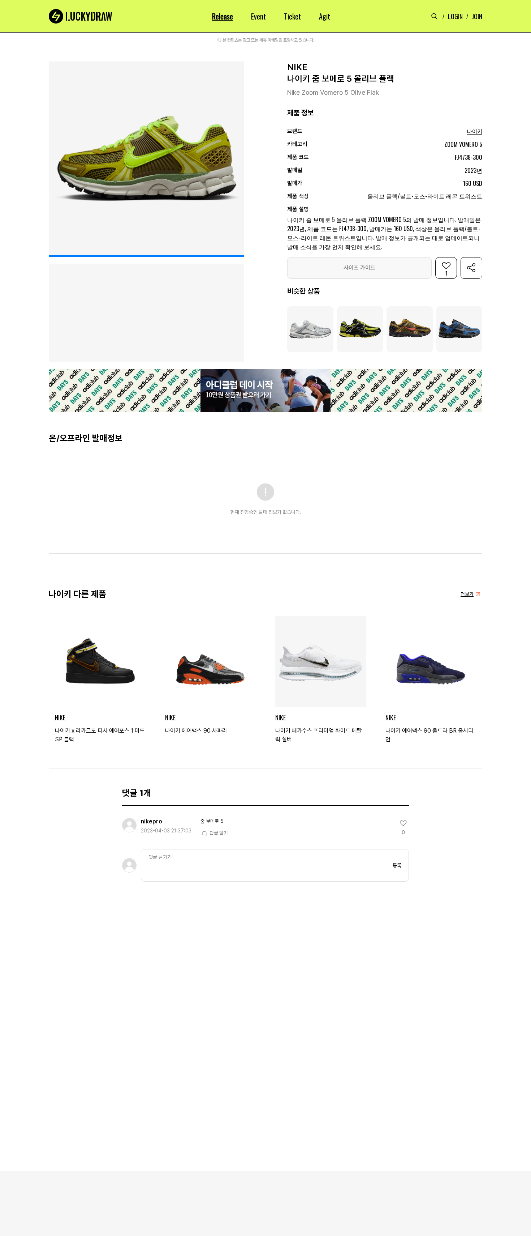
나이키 (474, 131)
